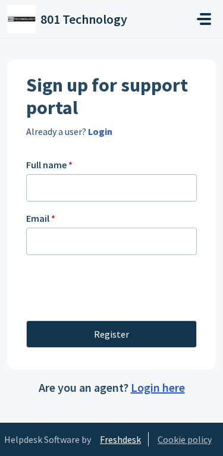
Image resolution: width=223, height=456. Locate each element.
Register (111, 334)
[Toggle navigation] (204, 19)
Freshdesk (120, 439)
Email (40, 218)
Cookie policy (185, 439)
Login (99, 131)
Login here (158, 387)
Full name (49, 165)
